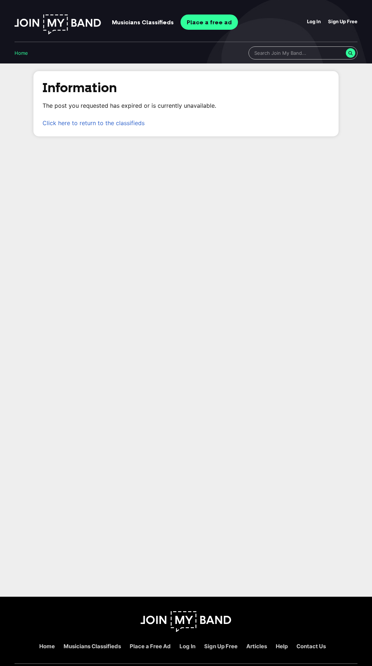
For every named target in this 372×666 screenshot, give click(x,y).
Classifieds (143, 22)
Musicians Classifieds (92, 646)
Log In (314, 21)
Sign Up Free (342, 21)
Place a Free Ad (150, 646)
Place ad (209, 22)
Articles (256, 646)
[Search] (350, 53)
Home (21, 53)
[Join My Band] (186, 629)
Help (282, 646)
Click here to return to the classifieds (94, 123)
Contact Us (311, 646)
